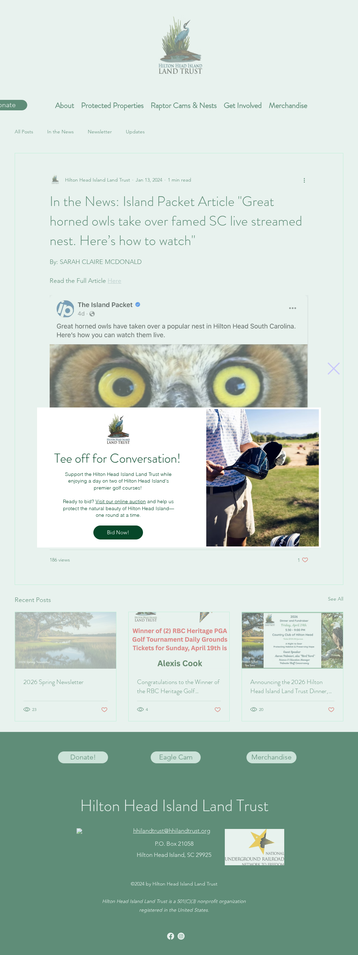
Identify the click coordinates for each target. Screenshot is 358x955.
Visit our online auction (120, 501)
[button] (334, 368)
